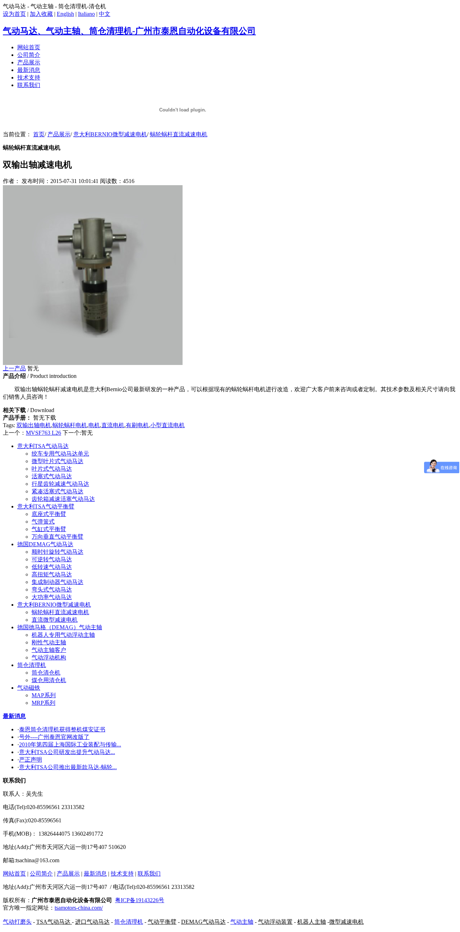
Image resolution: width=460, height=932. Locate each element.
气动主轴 (241, 922)
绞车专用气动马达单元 (60, 454)
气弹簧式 (43, 521)
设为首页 (14, 14)
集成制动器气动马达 (57, 582)
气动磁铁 (28, 688)
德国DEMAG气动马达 (45, 544)
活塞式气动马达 (52, 476)
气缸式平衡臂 (49, 529)
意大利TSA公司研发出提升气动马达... (67, 752)
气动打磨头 (17, 922)
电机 (94, 425)
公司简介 (28, 55)
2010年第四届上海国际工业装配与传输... (70, 744)
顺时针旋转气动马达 (57, 552)
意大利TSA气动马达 (43, 446)
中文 (104, 14)
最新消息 (28, 70)
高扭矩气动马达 (52, 574)
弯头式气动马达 (52, 589)
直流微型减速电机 (55, 620)
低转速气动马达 (52, 567)
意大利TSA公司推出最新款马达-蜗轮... (68, 767)
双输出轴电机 (34, 425)
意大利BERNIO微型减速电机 (110, 134)
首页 (39, 134)
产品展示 (28, 62)
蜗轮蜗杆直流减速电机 (178, 134)
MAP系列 (44, 695)
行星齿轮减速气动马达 (60, 484)
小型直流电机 (167, 425)
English (65, 14)
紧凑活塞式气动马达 (57, 491)
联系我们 (28, 85)
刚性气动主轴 (49, 642)
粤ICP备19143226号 (139, 900)
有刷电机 (137, 425)
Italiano (86, 14)
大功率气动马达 (52, 597)
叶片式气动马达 (52, 469)
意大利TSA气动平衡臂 (45, 506)
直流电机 (112, 425)
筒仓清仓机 (46, 673)
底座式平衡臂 (49, 514)
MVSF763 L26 (43, 433)
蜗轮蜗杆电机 (69, 425)
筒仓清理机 (31, 665)
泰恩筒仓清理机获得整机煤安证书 (62, 729)
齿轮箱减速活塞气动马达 (63, 499)
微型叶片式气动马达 (57, 461)
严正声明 (30, 760)
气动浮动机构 (49, 657)
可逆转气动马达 (52, 559)
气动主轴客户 (49, 650)
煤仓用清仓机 (49, 680)
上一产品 (14, 368)
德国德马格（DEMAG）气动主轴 (59, 627)
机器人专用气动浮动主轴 (63, 635)
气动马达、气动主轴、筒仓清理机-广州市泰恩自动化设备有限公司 (129, 31)
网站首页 (28, 47)
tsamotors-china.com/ (79, 908)
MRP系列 (43, 703)
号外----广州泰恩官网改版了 (54, 737)
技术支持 (28, 77)
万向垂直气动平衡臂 (57, 537)
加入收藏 (41, 14)
